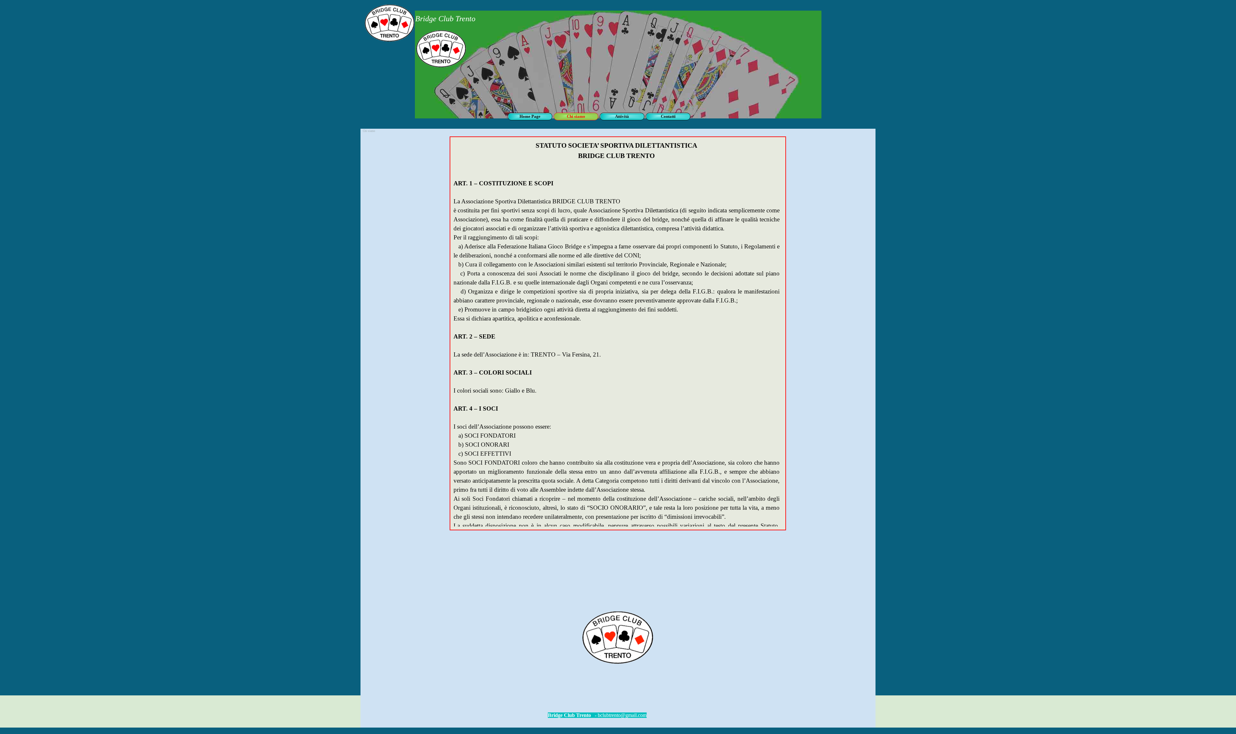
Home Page (530, 116)
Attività (622, 116)
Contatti (668, 116)
